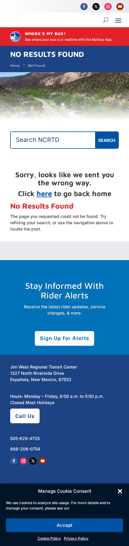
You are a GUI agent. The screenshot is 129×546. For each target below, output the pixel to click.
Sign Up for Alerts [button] (64, 338)
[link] (84, 6)
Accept (64, 525)
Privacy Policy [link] (76, 538)
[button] (120, 491)
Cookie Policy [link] (49, 538)
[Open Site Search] (105, 20)
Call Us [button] (24, 416)
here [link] (44, 193)
